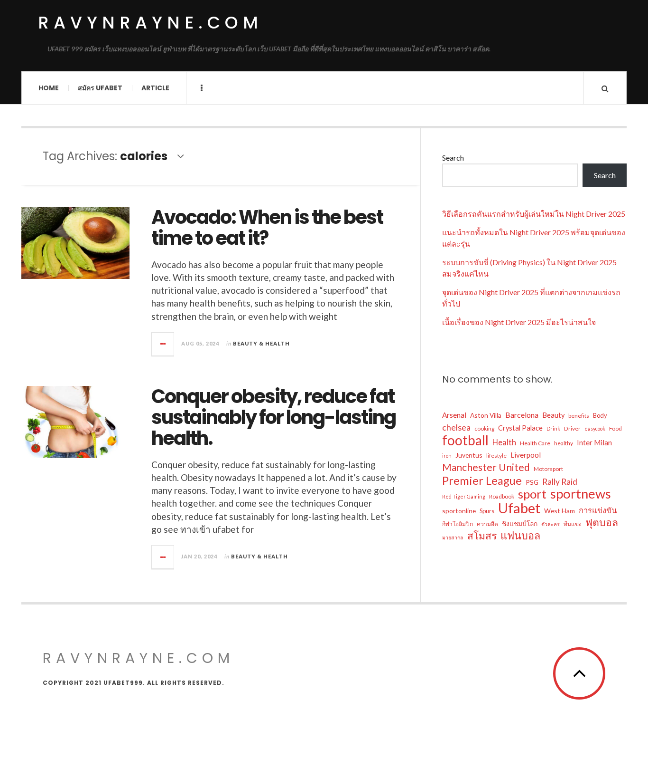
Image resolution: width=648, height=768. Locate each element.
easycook (594, 428)
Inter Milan (594, 442)
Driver (572, 428)
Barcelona (521, 414)
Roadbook (501, 496)
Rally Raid (559, 482)
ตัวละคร (550, 524)
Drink (553, 428)
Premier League (482, 480)
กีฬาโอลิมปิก (457, 524)
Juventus (468, 455)
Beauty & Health (261, 343)
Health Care (535, 443)
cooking (484, 428)
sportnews (580, 493)
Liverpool (525, 455)
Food (615, 428)
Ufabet (519, 508)
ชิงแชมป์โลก (519, 523)
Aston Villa (485, 415)
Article (155, 88)
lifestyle (496, 455)
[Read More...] (163, 344)
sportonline (459, 511)
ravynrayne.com (150, 22)
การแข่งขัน (598, 510)
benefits (578, 415)
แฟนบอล (520, 535)
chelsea (456, 427)
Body (600, 415)
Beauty (553, 415)
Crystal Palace (520, 428)
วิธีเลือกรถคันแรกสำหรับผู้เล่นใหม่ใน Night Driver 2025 (533, 213)
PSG (532, 482)
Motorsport (548, 468)
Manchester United (486, 467)
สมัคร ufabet (100, 88)
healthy (563, 443)
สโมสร (482, 535)
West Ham (559, 511)
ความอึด (487, 524)
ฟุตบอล (601, 522)
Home (48, 88)
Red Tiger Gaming (463, 496)
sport (532, 493)
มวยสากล (452, 537)
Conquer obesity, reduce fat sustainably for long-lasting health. (273, 417)
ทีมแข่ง (573, 524)
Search (453, 157)
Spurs (487, 511)
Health (504, 442)
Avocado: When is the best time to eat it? (267, 227)
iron (447, 455)
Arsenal (454, 415)
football (465, 440)
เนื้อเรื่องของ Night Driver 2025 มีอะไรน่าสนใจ (519, 321)
